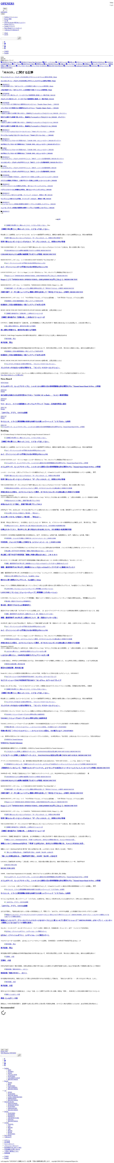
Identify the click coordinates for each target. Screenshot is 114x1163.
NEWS (10, 1073)
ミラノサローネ (23, 66)
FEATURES (11, 1076)
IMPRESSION (12, 1098)
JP (3, 10)
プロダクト (62, 62)
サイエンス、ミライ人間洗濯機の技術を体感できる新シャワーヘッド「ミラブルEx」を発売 (35, 893)
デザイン (12, 66)
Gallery (4, 120)
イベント (69, 66)
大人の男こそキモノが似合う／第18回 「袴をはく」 (21, 517)
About (6, 33)
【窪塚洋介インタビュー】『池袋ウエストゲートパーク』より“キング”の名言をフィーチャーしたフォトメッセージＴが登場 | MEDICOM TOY (55, 768)
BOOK (10, 1132)
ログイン (7, 1140)
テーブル (17, 64)
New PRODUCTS (51, 64)
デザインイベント (83, 62)
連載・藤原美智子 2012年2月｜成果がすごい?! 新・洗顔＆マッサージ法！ (29, 618)
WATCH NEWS (12, 1103)
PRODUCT (5, 84)
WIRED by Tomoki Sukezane (11, 743)
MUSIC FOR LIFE (8, 868)
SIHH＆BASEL (12, 1108)
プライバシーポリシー (11, 1145)
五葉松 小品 (6, 960)
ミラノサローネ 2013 (39, 66)
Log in (6, 34)
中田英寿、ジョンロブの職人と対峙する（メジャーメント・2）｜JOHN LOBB (31, 542)
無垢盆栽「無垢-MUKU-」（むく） (14, 973)
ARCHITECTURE (13, 1118)
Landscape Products (82, 66)
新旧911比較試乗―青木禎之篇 (12, 668)
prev (2, 1049)
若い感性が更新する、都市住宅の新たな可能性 (18, 330)
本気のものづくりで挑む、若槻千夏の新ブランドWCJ (21, 504)
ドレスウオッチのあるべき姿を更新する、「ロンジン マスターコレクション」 (30, 368)
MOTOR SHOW (13, 1095)
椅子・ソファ (49, 62)
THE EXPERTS (12, 1087)
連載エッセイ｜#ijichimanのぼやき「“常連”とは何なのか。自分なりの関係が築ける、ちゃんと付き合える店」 (43, 843)
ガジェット (104, 66)
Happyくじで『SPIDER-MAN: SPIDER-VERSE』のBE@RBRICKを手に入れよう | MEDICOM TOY (39, 279)
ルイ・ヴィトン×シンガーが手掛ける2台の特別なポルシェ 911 (24, 267)
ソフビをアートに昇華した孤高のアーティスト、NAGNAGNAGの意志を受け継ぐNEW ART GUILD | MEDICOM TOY (46, 755)
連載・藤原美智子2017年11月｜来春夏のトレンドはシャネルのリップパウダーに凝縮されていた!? (38, 567)
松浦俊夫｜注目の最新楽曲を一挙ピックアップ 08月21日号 (23, 305)
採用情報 (7, 1153)
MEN (9, 1070)
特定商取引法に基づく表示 (12, 1147)
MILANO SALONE (56, 66)
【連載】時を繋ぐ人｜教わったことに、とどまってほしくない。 (25, 229)
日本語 (6, 51)
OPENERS (7, 3)
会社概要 (7, 1142)
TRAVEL (10, 1124)
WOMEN (10, 1071)
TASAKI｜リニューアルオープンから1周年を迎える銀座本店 (24, 718)
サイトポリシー (9, 1144)
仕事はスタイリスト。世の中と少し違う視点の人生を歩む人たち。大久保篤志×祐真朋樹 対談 (36, 529)
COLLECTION (12, 1074)
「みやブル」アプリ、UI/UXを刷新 (14, 906)
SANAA (94, 66)
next (6, 1049)
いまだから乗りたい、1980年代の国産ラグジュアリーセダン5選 (25, 655)
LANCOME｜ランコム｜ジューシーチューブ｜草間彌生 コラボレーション (29, 592)
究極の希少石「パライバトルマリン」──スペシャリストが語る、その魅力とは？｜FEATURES (37, 731)
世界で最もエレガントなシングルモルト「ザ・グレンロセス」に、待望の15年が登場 (33, 242)
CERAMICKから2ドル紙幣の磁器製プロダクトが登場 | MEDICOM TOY (28, 254)
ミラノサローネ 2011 (74, 64)
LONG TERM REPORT (15, 1097)
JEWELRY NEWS (13, 1105)
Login (111, 5)
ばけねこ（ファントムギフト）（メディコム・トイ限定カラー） (25, 935)
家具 (72, 62)
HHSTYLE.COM (29, 64)
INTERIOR (5, 93)
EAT (9, 1126)
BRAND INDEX (13, 1079)
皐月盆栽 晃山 (7, 342)
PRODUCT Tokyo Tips (10, 62)
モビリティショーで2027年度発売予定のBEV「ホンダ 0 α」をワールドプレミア (31, 680)
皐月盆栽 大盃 (7, 985)
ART (9, 1129)
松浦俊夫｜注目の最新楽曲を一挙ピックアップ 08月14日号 (23, 355)
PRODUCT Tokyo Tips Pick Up (31, 62)
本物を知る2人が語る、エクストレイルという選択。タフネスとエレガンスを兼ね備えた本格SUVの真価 (40, 492)
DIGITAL (11, 1119)
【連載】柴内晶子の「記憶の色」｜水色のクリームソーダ (23, 317)
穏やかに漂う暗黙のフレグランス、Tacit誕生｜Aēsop (21, 580)
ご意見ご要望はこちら (11, 1151)
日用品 (87, 64)
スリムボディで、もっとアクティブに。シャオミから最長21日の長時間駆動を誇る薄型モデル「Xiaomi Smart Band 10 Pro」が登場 (50, 467)
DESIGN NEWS (98, 62)
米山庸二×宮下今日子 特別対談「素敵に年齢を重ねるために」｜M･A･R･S (29, 555)
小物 (63, 64)
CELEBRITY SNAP (14, 1078)
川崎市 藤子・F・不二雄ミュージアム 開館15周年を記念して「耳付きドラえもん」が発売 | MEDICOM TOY (42, 292)
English (6, 53)
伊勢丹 (39, 64)
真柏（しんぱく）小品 (9, 998)
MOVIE (10, 1127)
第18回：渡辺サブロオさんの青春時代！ (16, 605)
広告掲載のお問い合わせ (12, 1149)
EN (6, 10)
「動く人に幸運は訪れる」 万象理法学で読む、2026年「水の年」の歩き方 (29, 856)
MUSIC (10, 1130)
